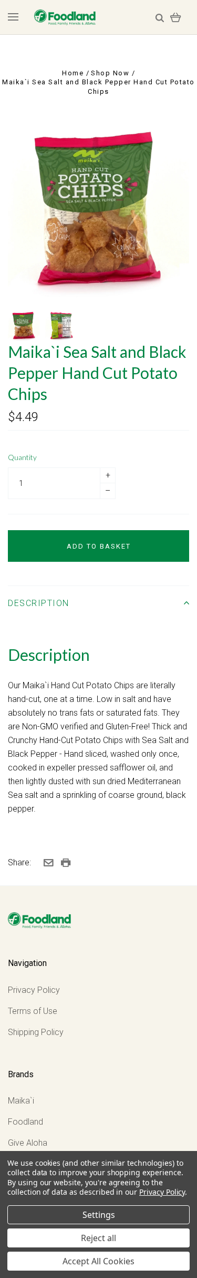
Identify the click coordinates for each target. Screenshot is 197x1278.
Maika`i (21, 1101)
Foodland (25, 1122)
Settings (98, 1215)
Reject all (98, 1238)
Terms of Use (32, 1011)
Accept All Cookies (98, 1261)
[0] (175, 17)
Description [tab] (38, 603)
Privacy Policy (34, 990)
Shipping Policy (36, 1032)
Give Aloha (27, 1143)
